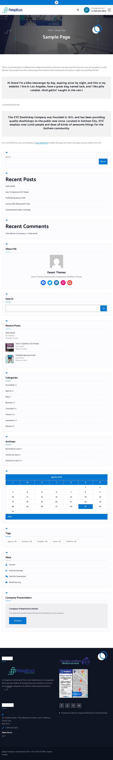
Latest (57, 541)
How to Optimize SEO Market (17, 192)
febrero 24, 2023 (12, 454)
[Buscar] (103, 308)
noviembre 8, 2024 (13, 448)
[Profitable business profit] (10, 359)
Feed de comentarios (17, 576)
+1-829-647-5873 (98, 11)
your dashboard (42, 142)
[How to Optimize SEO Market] (10, 347)
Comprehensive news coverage (18, 209)
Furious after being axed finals (18, 203)
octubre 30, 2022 (12, 460)
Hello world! (10, 186)
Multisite (71, 541)
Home (50, 30)
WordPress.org (15, 582)
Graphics (42, 541)
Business (9, 402)
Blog (7, 396)
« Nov (9, 516)
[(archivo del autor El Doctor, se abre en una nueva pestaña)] (56, 261)
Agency (8, 391)
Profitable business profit (15, 197)
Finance (9, 414)
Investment (10, 420)
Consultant (10, 408)
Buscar (8, 156)
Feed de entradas (16, 570)
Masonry (9, 426)
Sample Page (60, 30)
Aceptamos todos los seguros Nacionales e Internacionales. (84, 713)
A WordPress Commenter (15, 233)
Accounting (10, 385)
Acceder (12, 564)
